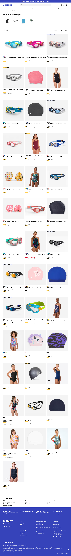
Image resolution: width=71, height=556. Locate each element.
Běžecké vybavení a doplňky (30, 503)
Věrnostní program (63, 8)
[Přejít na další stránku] (39, 493)
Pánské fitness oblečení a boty (52, 500)
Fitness (48, 502)
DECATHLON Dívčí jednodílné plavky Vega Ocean (57, 320)
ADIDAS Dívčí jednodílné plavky (9, 385)
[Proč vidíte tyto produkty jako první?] (53, 30)
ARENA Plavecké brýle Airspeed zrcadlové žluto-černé (35, 418)
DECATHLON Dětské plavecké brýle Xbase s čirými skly (13, 58)
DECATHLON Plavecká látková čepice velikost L (56, 417)
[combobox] (64, 30)
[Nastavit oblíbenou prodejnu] (59, 5)
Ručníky (23, 25)
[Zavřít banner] (67, 1)
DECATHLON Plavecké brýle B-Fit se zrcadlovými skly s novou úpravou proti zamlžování (57, 58)
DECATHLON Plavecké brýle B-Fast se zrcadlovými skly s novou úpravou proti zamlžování (13, 321)
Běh (26, 502)
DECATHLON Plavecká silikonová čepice (33, 123)
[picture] (13, 44)
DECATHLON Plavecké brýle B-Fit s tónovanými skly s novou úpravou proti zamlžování (56, 124)
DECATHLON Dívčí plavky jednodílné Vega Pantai (57, 452)
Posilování (27, 500)
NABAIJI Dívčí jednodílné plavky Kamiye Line (56, 90)
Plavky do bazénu (7, 25)
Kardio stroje (49, 503)
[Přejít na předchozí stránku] (32, 493)
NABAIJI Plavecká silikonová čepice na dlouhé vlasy (34, 91)
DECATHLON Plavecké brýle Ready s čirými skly (13, 89)
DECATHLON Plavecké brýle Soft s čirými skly (12, 156)
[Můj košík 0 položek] (66, 5)
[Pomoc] (61, 5)
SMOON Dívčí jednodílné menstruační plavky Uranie (56, 386)
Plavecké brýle (15, 25)
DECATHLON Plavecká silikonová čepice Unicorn (35, 353)
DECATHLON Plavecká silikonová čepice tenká (34, 385)
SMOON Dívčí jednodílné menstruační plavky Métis (13, 484)
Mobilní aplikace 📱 (55, 8)
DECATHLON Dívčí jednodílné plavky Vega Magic (35, 189)
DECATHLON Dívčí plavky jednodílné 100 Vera (34, 155)
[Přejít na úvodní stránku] (8, 5)
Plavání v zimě (31, 25)
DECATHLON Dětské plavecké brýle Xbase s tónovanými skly (56, 157)
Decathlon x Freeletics (7, 505)
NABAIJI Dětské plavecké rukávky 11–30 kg (12, 189)
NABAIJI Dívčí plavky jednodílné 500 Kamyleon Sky (35, 254)
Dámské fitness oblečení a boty (9, 502)
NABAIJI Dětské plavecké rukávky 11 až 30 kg (12, 221)
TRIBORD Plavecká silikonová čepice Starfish (34, 287)
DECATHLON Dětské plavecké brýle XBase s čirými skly (35, 58)
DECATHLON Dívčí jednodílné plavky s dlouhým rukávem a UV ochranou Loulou (13, 453)
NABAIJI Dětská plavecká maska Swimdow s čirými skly (12, 124)
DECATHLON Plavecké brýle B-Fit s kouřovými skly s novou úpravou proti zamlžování (57, 255)
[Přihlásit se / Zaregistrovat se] (64, 5)
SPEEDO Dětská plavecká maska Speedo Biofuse (35, 319)
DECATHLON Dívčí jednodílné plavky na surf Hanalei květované (12, 354)
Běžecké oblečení (6, 500)
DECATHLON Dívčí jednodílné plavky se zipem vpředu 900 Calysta (13, 419)
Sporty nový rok (6, 503)
